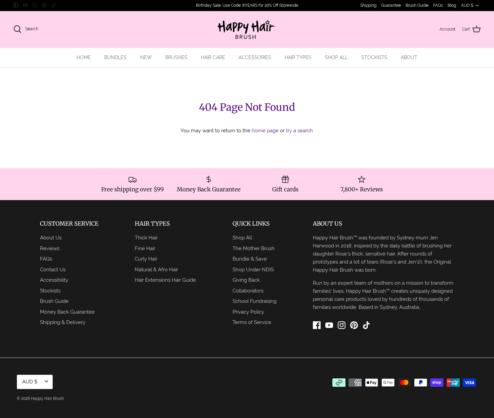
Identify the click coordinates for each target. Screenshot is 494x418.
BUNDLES (115, 57)
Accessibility (54, 280)
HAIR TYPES (298, 57)
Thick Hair (146, 237)
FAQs (438, 5)
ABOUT (409, 57)
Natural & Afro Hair (156, 269)
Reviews (49, 248)
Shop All (242, 237)
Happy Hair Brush (47, 398)
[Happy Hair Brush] (247, 29)
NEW (146, 57)
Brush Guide (417, 5)
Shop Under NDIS (253, 269)
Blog (452, 5)
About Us (50, 237)
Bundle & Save (250, 259)
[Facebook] (15, 5)
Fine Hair (145, 248)
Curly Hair (146, 259)
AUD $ (467, 5)
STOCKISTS (374, 57)
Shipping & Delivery (62, 322)
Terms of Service (252, 322)
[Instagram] (34, 5)
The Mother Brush (254, 248)
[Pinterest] (44, 5)
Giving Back (246, 280)
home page (265, 130)
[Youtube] (25, 5)
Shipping (368, 5)
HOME (84, 57)
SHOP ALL (336, 57)
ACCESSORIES (255, 57)
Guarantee (391, 5)
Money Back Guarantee (67, 312)
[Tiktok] (53, 5)
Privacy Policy (248, 312)
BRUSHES (176, 57)
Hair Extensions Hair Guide (165, 280)
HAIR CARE (213, 57)
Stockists (50, 290)
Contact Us (53, 269)
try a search (299, 130)
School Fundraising (255, 301)
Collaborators (248, 290)
